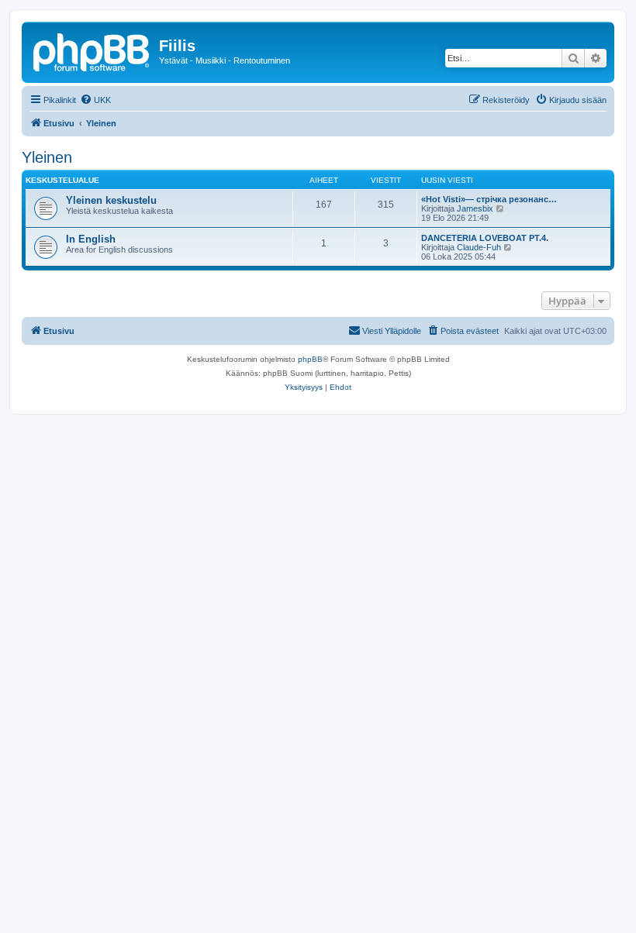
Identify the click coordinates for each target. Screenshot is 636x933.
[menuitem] (95, 100)
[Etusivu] (92, 50)
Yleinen (47, 157)
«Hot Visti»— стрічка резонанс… (489, 199)
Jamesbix (475, 208)
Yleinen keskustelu (111, 200)
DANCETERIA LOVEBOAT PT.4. (484, 238)
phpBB (310, 359)
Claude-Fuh (479, 247)
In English (91, 239)
